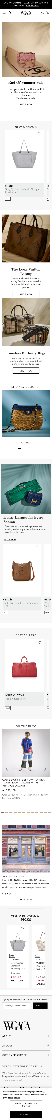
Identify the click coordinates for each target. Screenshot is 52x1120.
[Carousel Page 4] (15, 812)
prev (6, 420)
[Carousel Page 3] (10, 812)
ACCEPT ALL (26, 1114)
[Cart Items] (48, 13)
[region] (26, 1104)
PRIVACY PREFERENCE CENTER (26, 1105)
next (45, 420)
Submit (40, 1005)
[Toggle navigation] (4, 12)
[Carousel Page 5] (19, 812)
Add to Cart (17, 980)
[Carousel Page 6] (23, 812)
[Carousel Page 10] (41, 812)
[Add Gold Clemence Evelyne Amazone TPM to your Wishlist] (37, 547)
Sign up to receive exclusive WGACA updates (24, 999)
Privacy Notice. (14, 1097)
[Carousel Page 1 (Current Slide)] (19, 448)
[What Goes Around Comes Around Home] (26, 13)
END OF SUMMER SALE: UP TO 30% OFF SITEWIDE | (26, 4)
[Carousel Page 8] (32, 812)
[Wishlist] (43, 13)
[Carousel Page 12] (49, 812)
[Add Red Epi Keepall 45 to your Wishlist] (40, 642)
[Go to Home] (17, 1025)
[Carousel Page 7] (28, 812)
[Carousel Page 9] (36, 812)
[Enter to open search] (10, 13)
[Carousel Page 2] (6, 812)
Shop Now (26, 294)
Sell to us (35, 1066)
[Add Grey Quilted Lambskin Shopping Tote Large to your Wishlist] (40, 133)
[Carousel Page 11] (45, 812)
